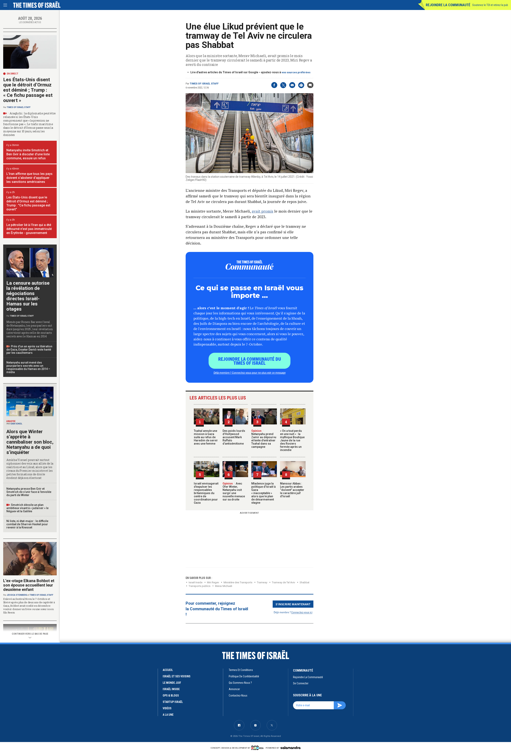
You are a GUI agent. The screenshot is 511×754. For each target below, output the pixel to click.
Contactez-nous (238, 695)
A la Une (168, 714)
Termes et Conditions (241, 670)
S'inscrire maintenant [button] (293, 604)
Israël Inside (195, 582)
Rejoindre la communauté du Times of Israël (249, 361)
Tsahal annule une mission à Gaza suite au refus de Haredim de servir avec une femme (206, 437)
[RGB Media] (258, 748)
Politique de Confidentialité (244, 676)
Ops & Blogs (171, 695)
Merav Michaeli (223, 586)
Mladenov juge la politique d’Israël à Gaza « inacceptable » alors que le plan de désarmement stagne (263, 493)
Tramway (262, 582)
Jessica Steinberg (17, 595)
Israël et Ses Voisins (176, 676)
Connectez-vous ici (301, 612)
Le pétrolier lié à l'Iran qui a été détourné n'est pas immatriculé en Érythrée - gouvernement (29, 229)
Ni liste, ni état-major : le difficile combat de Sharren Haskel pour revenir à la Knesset (27, 524)
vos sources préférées (296, 72)
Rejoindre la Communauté (448, 5)
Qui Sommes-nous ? (240, 682)
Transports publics (199, 586)
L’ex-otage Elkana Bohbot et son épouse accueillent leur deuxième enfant (28, 585)
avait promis (262, 211)
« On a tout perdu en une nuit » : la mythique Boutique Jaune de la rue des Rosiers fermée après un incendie (292, 440)
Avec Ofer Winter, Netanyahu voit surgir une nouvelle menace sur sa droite (234, 491)
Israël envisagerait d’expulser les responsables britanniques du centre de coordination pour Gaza (206, 493)
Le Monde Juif (172, 682)
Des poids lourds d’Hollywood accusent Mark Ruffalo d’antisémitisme (234, 437)
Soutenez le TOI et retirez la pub (490, 5)
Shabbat (304, 582)
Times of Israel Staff (204, 83)
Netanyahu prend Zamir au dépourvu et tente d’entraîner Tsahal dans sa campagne (263, 438)
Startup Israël (173, 701)
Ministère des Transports (238, 582)
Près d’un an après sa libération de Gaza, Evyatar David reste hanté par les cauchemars (29, 349)
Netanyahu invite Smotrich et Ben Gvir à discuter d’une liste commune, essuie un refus (28, 154)
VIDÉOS (167, 708)
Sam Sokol (16, 424)
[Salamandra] (290, 747)
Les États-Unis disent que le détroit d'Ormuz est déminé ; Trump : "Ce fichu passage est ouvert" (28, 203)
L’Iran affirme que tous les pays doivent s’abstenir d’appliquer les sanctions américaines (29, 178)
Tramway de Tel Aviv (283, 582)
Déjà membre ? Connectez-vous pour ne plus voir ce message (250, 372)
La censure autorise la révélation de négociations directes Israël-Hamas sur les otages (28, 296)
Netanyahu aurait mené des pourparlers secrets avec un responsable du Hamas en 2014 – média (28, 367)
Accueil (168, 670)
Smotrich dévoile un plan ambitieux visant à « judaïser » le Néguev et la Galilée (27, 508)
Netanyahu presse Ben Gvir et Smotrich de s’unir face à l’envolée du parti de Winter (28, 492)
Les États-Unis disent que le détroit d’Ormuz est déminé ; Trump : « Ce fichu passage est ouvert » (27, 90)
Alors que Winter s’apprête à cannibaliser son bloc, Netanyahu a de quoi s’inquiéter (29, 442)
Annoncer (234, 689)
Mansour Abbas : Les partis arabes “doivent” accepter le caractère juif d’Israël (292, 490)
